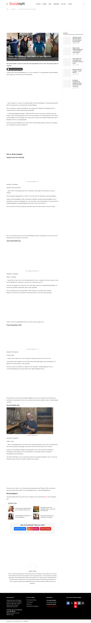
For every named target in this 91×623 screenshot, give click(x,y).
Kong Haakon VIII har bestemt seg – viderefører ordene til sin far (78, 61)
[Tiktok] (79, 603)
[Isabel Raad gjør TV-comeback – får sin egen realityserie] (11, 516)
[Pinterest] (75, 606)
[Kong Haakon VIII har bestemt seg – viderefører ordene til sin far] (67, 62)
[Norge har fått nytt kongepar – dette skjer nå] (67, 73)
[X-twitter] (71, 603)
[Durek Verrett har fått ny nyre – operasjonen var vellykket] (36, 516)
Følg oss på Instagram (33, 528)
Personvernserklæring (31, 599)
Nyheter (38, 4)
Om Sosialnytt (10, 597)
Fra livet (63, 4)
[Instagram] (82, 603)
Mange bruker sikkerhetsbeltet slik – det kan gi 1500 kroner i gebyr (78, 50)
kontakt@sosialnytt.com (52, 606)
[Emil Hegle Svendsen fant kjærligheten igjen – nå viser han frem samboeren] (36, 509)
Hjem (8, 9)
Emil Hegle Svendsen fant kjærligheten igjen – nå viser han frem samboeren (48, 509)
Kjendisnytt (13, 9)
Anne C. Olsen (13, 58)
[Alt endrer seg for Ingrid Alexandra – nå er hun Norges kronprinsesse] (11, 509)
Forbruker (56, 4)
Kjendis (44, 4)
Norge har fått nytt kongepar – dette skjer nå (77, 71)
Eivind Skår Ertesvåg (51, 602)
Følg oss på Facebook (20, 528)
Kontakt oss (29, 604)
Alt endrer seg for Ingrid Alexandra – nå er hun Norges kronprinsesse (77, 39)
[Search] (83, 4)
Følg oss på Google (45, 528)
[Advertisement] (45, 20)
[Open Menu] (7, 4)
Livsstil (70, 4)
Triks (49, 4)
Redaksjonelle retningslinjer (32, 606)
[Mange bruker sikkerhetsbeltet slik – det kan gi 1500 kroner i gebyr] (67, 51)
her (46, 496)
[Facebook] (68, 603)
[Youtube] (75, 603)
